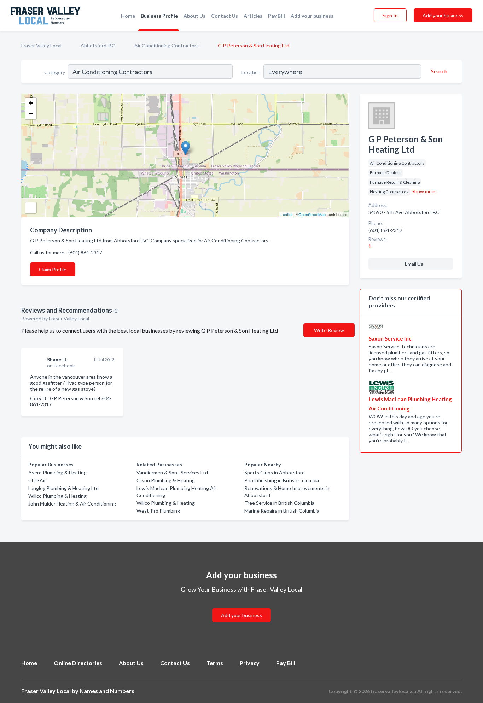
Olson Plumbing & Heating (165, 480)
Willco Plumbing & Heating (57, 496)
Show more (424, 191)
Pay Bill (276, 16)
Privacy (250, 663)
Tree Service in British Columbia (279, 503)
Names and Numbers (107, 690)
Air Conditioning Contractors (166, 45)
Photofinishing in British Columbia (281, 480)
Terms (214, 663)
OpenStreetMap (312, 214)
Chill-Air (37, 480)
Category (54, 72)
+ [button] (31, 103)
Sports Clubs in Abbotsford (274, 472)
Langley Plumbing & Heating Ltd (63, 488)
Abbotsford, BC (98, 45)
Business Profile (159, 16)
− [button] (31, 113)
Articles (253, 16)
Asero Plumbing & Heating (57, 472)
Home (128, 16)
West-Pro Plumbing (158, 511)
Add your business (312, 16)
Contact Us (224, 16)
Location (251, 72)
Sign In (390, 15)
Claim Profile (52, 269)
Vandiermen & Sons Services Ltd (172, 472)
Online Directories (78, 663)
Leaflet (286, 214)
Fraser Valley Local (41, 45)
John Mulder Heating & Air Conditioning (72, 504)
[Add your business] (241, 606)
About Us (194, 16)
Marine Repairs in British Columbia (281, 511)
